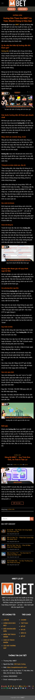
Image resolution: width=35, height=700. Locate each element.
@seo (26, 464)
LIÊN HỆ (6, 620)
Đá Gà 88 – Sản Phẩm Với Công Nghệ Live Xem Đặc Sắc (19, 531)
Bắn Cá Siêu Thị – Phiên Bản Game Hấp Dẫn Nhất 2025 (20, 538)
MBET (17, 24)
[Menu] (2, 3)
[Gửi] (32, 519)
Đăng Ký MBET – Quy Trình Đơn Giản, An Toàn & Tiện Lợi (17, 458)
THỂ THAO (24, 623)
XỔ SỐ (23, 636)
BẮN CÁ (23, 633)
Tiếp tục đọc (17, 503)
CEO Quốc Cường (19, 664)
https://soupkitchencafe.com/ (17, 667)
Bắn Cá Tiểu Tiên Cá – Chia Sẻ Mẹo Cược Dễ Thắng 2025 (19, 546)
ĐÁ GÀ (23, 630)
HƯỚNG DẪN (17, 455)
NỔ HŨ (23, 626)
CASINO (23, 620)
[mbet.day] (17, 3)
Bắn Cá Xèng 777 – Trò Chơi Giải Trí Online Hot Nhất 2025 (19, 554)
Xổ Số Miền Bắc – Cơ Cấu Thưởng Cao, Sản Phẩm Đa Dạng (20, 561)
